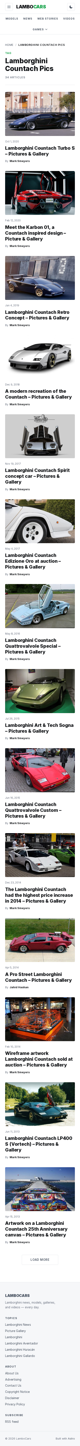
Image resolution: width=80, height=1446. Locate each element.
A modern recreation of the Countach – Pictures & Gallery (38, 394)
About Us (12, 1373)
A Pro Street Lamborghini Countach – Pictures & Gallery (38, 977)
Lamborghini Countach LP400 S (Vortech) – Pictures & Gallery (38, 1144)
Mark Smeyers (20, 161)
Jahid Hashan (19, 987)
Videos (69, 18)
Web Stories (47, 18)
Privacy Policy (15, 1404)
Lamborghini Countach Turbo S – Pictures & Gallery (40, 151)
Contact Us (13, 1385)
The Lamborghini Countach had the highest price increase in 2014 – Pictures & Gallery (39, 895)
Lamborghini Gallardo (20, 1356)
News (27, 18)
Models (12, 18)
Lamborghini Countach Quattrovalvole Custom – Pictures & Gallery (33, 810)
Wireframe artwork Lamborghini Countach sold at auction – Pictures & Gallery (39, 1059)
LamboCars (17, 1295)
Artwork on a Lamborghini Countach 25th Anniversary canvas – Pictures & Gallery (36, 1229)
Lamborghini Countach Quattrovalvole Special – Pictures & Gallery (32, 646)
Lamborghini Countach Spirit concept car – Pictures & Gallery (37, 476)
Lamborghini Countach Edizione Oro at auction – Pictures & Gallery (33, 561)
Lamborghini (13, 1337)
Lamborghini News (18, 1324)
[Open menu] (9, 7)
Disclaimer (12, 1398)
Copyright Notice (17, 1392)
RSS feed (12, 1421)
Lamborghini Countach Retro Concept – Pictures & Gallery (37, 315)
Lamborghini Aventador (21, 1343)
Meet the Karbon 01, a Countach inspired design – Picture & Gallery (35, 233)
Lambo (31, 6)
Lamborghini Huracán (20, 1349)
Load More (40, 1259)
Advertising (13, 1379)
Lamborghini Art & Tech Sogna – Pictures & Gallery (39, 728)
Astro (71, 1438)
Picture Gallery (15, 1331)
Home (9, 44)
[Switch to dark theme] (71, 7)
